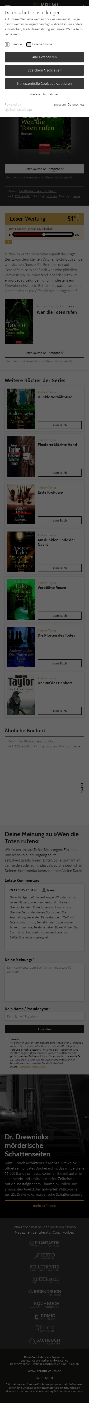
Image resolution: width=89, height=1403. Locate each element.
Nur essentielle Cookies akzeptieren (44, 83)
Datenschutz (76, 104)
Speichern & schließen (45, 70)
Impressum (58, 104)
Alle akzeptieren (44, 57)
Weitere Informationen (44, 94)
